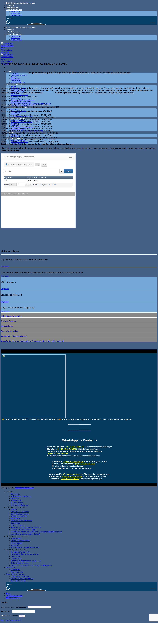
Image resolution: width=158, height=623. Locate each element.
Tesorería (15, 545)
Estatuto (14, 77)
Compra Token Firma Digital (23, 529)
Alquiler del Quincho (20, 512)
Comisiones (16, 558)
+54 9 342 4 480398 (58, 453)
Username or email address (14, 607)
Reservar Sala (17, 572)
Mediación (10, 567)
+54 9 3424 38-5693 (72, 476)
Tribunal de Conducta (18, 75)
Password (6, 611)
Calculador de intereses (19, 95)
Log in (22, 616)
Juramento (15, 109)
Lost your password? (10, 620)
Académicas (15, 13)
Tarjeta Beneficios (19, 516)
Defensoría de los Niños (22, 579)
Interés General (16, 15)
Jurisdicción (15, 79)
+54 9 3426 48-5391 (74, 461)
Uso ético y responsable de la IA (25, 534)
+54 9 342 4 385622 (68, 449)
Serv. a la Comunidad (15, 574)
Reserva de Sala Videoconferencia (23, 100)
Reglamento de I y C (20, 552)
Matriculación (16, 112)
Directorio (14, 73)
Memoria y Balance (18, 82)
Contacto (10, 5)
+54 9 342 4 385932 (70, 479)
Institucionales (16, 12)
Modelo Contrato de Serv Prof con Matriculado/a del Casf (31, 103)
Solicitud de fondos (19, 563)
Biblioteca (15, 518)
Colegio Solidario (18, 581)
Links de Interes (12, 7)
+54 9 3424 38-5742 (86, 464)
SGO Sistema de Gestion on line (21, 3)
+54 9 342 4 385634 (75, 447)
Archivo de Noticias (14, 10)
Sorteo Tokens (16, 98)
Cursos (13, 86)
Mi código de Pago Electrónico (25, 547)
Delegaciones (16, 80)
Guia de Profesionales (20, 541)
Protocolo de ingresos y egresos (26, 561)
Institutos (15, 556)
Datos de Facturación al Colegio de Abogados (31, 565)
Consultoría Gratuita (20, 576)
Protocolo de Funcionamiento (24, 554)
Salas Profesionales (19, 514)
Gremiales (15, 523)
